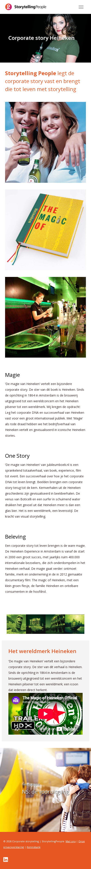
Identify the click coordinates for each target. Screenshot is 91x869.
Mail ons (71, 841)
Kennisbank (33, 847)
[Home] (25, 7)
